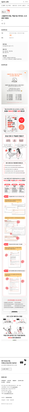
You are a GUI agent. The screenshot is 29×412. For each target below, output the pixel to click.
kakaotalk (12, 399)
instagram (3, 399)
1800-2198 (9, 391)
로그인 (26, 1)
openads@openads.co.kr (8, 393)
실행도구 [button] (24, 5)
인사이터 (19, 5)
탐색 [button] (4, 5)
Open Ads (5, 2)
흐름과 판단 (14, 5)
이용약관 (2, 397)
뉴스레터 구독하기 (5, 369)
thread (7, 399)
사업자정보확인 (15, 387)
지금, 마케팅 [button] (8, 5)
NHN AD (4, 377)
